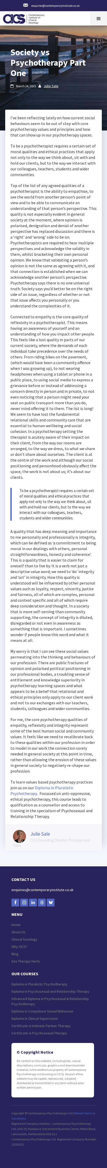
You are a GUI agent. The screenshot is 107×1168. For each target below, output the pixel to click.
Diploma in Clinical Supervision (34, 1018)
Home (16, 924)
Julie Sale (51, 86)
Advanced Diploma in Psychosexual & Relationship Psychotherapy (50, 1001)
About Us (18, 932)
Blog (14, 954)
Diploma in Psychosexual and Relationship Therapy (50, 991)
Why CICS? (19, 946)
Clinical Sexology (24, 939)
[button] (98, 18)
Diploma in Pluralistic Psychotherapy (39, 984)
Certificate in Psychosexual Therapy (39, 1033)
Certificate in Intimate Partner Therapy (41, 1025)
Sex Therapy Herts (25, 961)
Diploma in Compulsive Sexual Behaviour (42, 1011)
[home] (25, 17)
